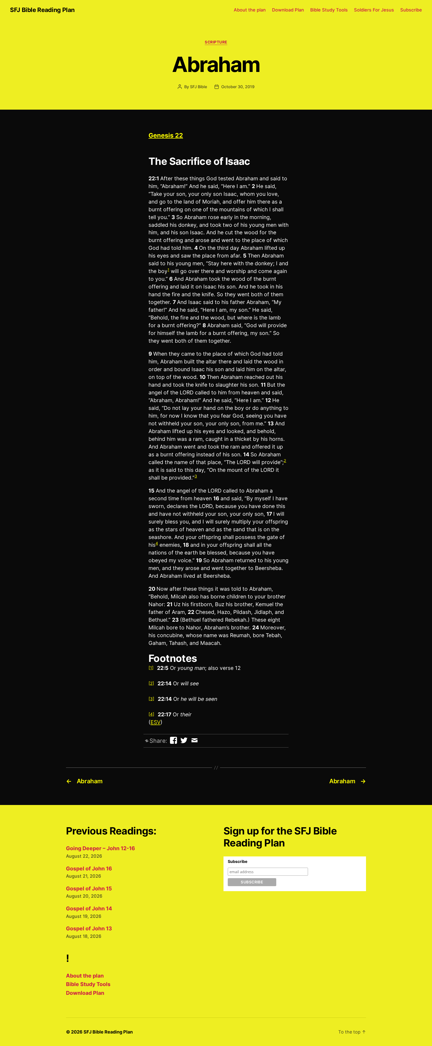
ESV (155, 722)
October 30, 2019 (237, 86)
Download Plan (288, 9)
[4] (151, 714)
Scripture (216, 42)
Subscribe (411, 9)
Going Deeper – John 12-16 (100, 848)
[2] (151, 683)
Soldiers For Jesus (374, 9)
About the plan (250, 9)
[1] (151, 667)
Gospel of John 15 (89, 888)
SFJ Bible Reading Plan (42, 10)
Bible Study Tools (329, 9)
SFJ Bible (198, 86)
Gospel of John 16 (89, 868)
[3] (151, 698)
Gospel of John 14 (89, 908)
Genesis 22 (165, 135)
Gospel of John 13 (89, 928)
